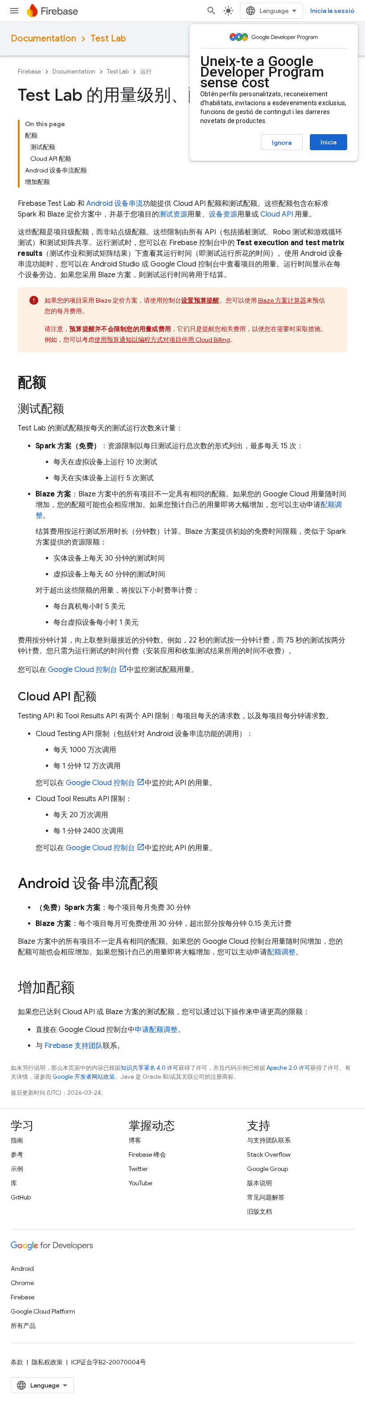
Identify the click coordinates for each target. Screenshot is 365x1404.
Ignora (282, 143)
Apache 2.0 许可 (288, 1068)
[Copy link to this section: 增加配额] (84, 988)
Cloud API (276, 214)
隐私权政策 (47, 1362)
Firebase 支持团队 (74, 1045)
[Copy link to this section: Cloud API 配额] (105, 697)
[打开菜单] (14, 10)
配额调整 (281, 952)
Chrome (22, 1283)
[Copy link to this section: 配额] (56, 383)
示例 (17, 1169)
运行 (146, 71)
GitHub (21, 1197)
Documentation (43, 38)
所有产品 (23, 1326)
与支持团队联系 (269, 1140)
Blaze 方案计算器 (282, 300)
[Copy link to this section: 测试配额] (73, 409)
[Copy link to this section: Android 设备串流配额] (167, 884)
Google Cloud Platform (43, 1311)
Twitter (138, 1169)
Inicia (328, 142)
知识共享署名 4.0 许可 (149, 1068)
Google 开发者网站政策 (84, 1077)
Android (22, 1269)
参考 (17, 1154)
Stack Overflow (269, 1154)
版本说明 (259, 1183)
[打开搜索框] (211, 10)
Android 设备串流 (114, 203)
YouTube (140, 1183)
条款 (17, 1362)
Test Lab (108, 38)
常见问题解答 (265, 1197)
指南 (17, 1140)
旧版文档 (259, 1212)
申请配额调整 (156, 1029)
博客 (135, 1140)
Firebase (29, 71)
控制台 (82, 669)
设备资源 (223, 214)
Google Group (267, 1169)
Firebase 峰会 (147, 1154)
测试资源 (173, 214)
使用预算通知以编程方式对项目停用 (162, 340)
